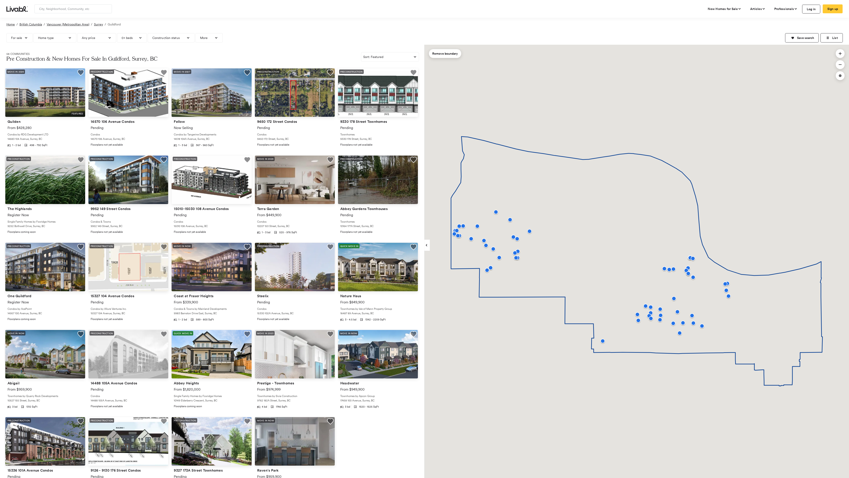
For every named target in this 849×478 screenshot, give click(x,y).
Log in (811, 9)
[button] (801, 37)
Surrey (98, 24)
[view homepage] (17, 8)
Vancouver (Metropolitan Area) (68, 24)
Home (10, 24)
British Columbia (30, 24)
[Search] (107, 8)
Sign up (832, 9)
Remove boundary (445, 53)
